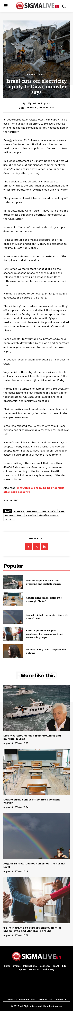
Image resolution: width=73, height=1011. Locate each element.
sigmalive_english (48, 515)
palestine (31, 515)
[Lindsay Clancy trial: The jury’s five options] (13, 651)
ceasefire (19, 511)
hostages (10, 515)
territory (9, 519)
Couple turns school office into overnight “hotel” (44, 599)
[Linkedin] (44, 546)
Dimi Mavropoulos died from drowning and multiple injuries (43, 582)
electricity (32, 511)
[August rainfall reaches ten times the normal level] (13, 617)
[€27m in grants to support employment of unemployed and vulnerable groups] (13, 634)
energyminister (48, 511)
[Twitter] (36, 546)
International (36, 74)
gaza (61, 511)
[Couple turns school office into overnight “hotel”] (13, 599)
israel (20, 515)
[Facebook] (28, 546)
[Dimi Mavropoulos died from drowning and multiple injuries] (13, 582)
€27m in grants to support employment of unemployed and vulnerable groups (44, 634)
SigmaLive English (39, 103)
